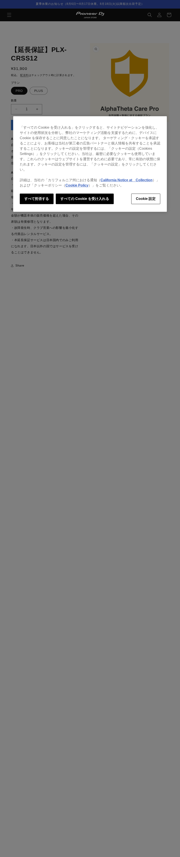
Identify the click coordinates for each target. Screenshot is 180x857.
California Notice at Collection (127, 180)
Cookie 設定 (146, 199)
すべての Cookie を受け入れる (84, 199)
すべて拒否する (36, 199)
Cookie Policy (76, 185)
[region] (90, 164)
